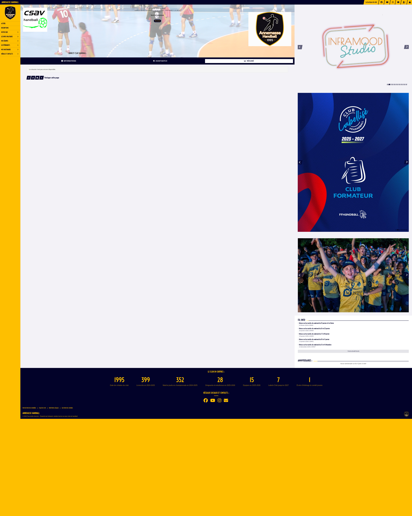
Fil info (301, 394)
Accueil (3, 23)
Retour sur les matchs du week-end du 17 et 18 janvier (314, 409)
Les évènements (5, 45)
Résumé (250, 61)
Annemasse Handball (10, 2)
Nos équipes (4, 41)
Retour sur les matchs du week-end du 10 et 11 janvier (314, 414)
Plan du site (42, 483)
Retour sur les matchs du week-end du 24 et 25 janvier (314, 403)
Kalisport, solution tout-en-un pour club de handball (63, 491)
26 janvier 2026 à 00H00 (306, 405)
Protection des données (29, 483)
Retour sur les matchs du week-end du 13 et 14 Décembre (315, 420)
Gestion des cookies (67, 483)
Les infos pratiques (7, 37)
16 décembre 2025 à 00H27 (307, 422)
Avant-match (161, 61)
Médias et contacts (7, 54)
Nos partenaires (6, 50)
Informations (70, 61)
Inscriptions (5, 28)
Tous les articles (353, 426)
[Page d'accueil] (10, 13)
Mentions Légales (54, 483)
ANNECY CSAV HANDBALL (77, 53)
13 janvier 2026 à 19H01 (306, 416)
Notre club (4, 32)
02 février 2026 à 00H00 (306, 400)
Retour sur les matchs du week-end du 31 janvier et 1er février (316, 398)
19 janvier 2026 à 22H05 (306, 411)
